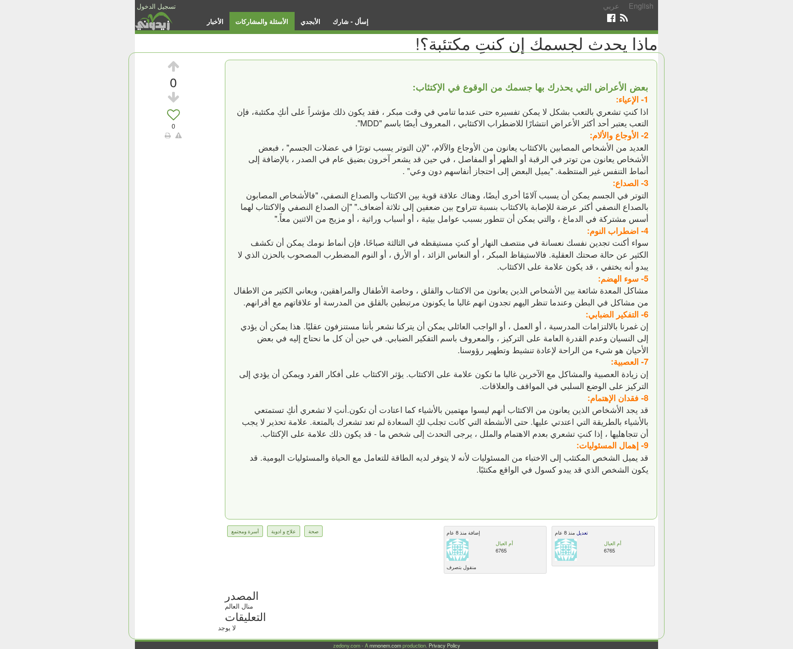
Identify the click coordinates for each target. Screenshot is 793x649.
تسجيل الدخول (156, 6)
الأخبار (215, 21)
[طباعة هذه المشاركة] (168, 135)
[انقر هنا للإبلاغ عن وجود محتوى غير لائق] (178, 135)
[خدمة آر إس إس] (624, 17)
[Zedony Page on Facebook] (611, 17)
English (641, 5)
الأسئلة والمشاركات (261, 21)
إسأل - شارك (351, 21)
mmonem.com (385, 645)
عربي (611, 5)
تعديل (581, 532)
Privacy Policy (444, 645)
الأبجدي (310, 21)
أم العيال (504, 543)
